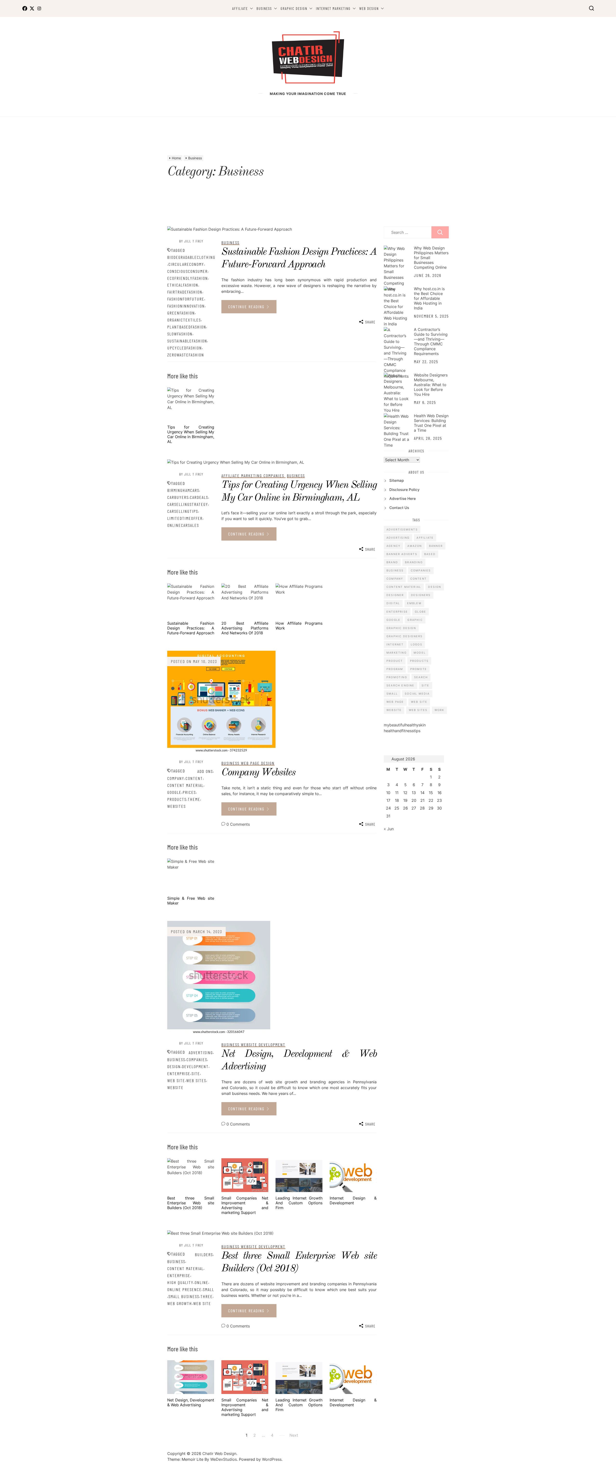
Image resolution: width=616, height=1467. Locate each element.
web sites (196, 1080)
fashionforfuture (185, 298)
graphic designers (404, 636)
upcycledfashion (184, 347)
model (420, 652)
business (176, 1059)
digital (393, 603)
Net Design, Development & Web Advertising (190, 1402)
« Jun (389, 828)
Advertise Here (402, 498)
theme (194, 799)
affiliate (425, 537)
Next (293, 1435)
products (176, 799)
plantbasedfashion (186, 326)
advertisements (402, 529)
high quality (180, 1282)
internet (395, 644)
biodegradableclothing (191, 257)
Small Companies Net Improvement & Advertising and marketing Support (244, 1205)
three (206, 1296)
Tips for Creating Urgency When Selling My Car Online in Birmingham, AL (190, 434)
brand (392, 562)
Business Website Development (253, 1044)
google (174, 792)
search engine (400, 685)
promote (418, 669)
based (430, 554)
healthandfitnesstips (402, 730)
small (208, 1289)
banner (436, 546)
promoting (396, 677)
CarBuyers (178, 497)
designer (395, 595)
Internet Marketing (333, 8)
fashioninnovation (186, 305)
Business (264, 8)
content (194, 778)
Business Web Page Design (248, 763)
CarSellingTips (182, 511)
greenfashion (181, 312)
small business (183, 1296)
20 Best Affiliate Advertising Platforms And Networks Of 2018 (244, 628)
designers (421, 595)
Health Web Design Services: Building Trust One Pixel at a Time (431, 423)
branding (414, 562)
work (439, 710)
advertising (201, 1052)
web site (176, 1080)
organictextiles (184, 319)
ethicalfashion (182, 285)
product (394, 661)
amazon (414, 546)
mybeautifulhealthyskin (405, 725)
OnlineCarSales (183, 525)
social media (417, 693)
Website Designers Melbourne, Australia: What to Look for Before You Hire (431, 385)
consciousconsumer (187, 271)
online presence (184, 1289)
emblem (414, 603)
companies (196, 1059)
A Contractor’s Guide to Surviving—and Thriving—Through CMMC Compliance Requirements (431, 341)
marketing (396, 652)
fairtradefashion (184, 292)
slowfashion (179, 333)
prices (189, 792)
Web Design (369, 8)
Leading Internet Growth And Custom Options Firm (299, 1203)
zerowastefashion (185, 354)
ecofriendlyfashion (187, 278)
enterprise (178, 1073)
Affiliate (240, 8)
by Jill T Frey (191, 241)
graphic (415, 620)
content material (185, 785)
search (421, 677)
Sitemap (396, 480)
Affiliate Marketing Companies (253, 475)
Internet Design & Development (353, 1200)
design (174, 1066)
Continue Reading (247, 306)
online (201, 1282)
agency (393, 546)
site (196, 1073)
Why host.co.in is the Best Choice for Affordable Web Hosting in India (429, 298)
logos (416, 644)
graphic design (401, 628)
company (175, 778)
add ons (205, 771)
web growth (179, 1303)
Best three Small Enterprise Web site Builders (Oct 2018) (190, 1203)
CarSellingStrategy (187, 504)
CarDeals (199, 497)
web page (395, 701)
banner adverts (401, 554)
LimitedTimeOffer (185, 518)
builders (204, 1254)
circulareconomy (186, 264)
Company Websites (258, 773)
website (175, 1087)
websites (176, 806)
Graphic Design (294, 8)
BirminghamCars (183, 490)
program (394, 669)
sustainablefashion (187, 340)
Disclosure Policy (404, 489)
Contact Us (399, 507)
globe (420, 611)
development (195, 1066)
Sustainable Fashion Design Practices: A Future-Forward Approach (190, 628)
